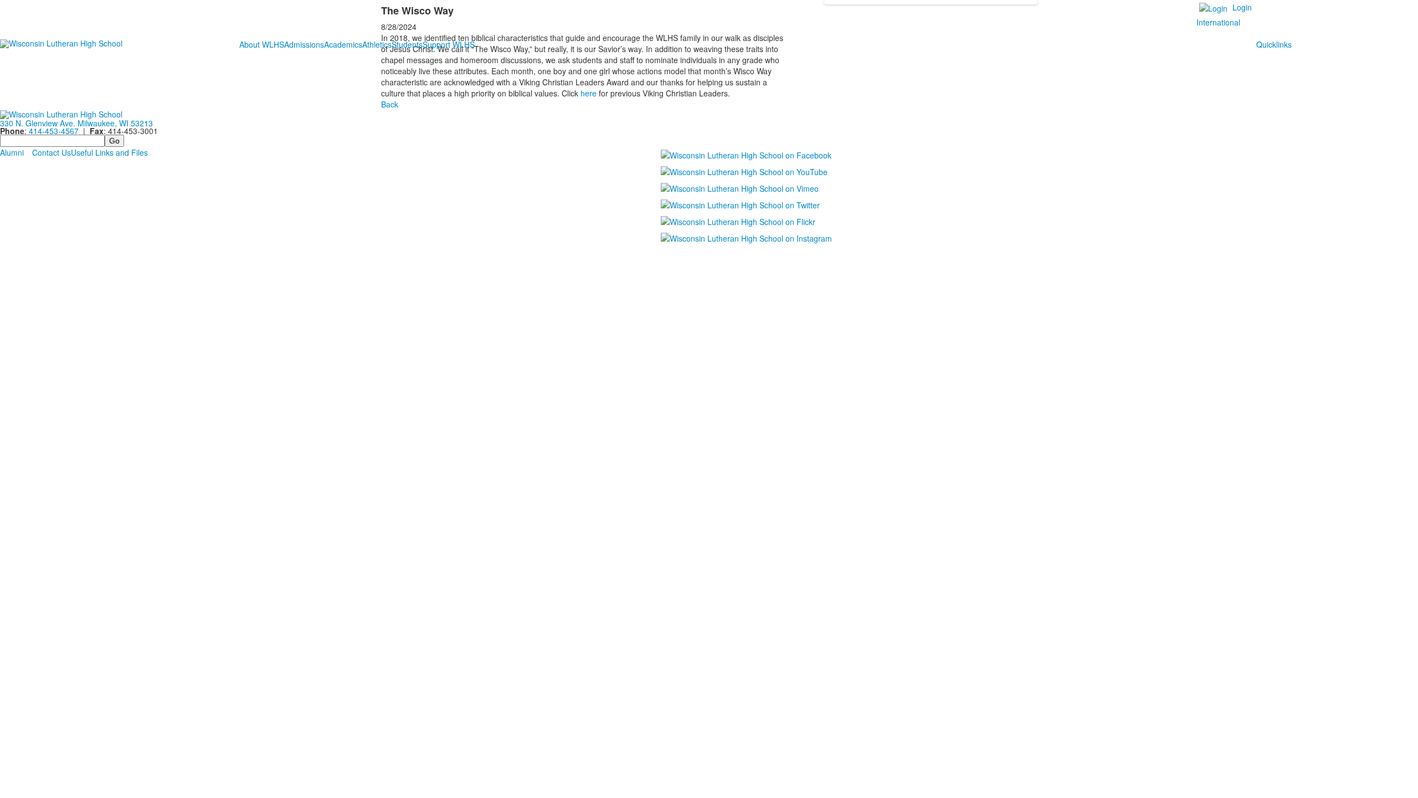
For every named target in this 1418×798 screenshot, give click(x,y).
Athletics (377, 44)
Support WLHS (449, 44)
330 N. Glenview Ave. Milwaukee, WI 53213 (76, 123)
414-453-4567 (54, 130)
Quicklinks (1274, 44)
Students (407, 44)
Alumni (12, 152)
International (1218, 22)
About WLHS (261, 44)
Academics (343, 44)
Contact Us (51, 152)
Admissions (304, 44)
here (588, 93)
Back (389, 104)
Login (1242, 7)
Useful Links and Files (109, 152)
